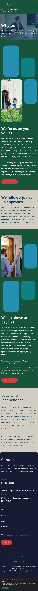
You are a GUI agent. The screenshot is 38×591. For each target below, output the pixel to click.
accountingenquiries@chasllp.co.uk (17, 490)
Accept (5, 588)
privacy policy (26, 535)
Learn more (9, 182)
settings (14, 585)
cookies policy (19, 561)
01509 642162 (7, 483)
